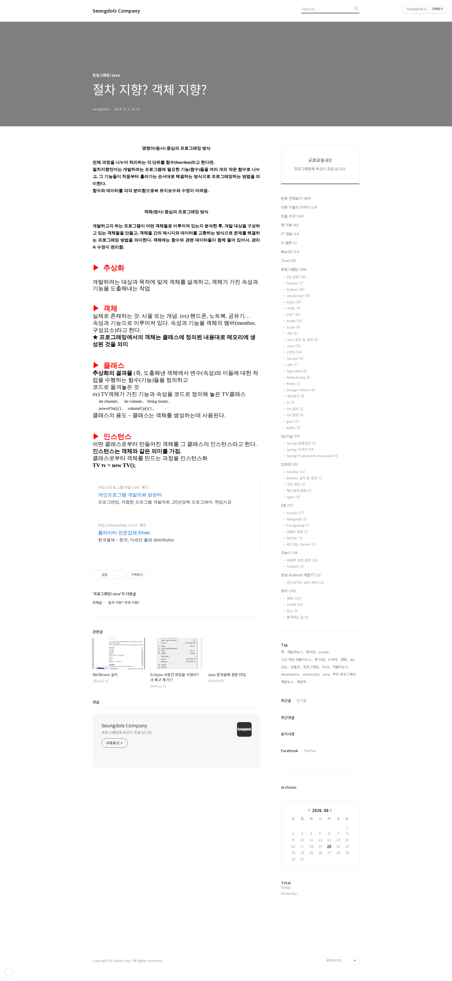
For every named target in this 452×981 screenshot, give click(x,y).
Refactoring (298, 377)
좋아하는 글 (297, 617)
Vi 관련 (289, 242)
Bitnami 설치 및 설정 (304, 477)
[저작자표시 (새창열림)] (149, 575)
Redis (294, 383)
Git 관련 (295, 414)
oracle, (324, 651)
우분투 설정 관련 (302, 560)
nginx (293, 496)
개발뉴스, (288, 681)
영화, (344, 659)
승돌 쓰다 (292, 216)
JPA (292, 333)
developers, (290, 674)
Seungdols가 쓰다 (340, 952)
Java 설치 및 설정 (302, 339)
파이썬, (311, 651)
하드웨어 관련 (299, 490)
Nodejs (295, 283)
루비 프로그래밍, (345, 674)
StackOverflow (338, 935)
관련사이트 (334, 960)
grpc (293, 421)
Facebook (289, 750)
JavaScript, (311, 674)
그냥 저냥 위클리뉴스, (296, 659)
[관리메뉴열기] (9, 972)
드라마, (333, 659)
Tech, (326, 666)
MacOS (290, 251)
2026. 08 (320, 810)
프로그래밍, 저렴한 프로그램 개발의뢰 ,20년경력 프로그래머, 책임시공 (164, 501)
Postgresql (298, 525)
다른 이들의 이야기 (299, 207)
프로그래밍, (311, 666)
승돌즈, (296, 666)
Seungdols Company (116, 11)
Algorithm (297, 370)
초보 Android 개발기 (301, 574)
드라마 (295, 604)
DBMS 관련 (297, 531)
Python (295, 289)
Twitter (310, 750)
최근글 (286, 700)
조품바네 (332, 943)
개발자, (302, 681)
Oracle (295, 512)
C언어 (294, 352)
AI (291, 402)
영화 (294, 598)
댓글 (96, 702)
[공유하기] (112, 575)
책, (283, 651)
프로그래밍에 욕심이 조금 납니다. (127, 732)
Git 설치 (295, 408)
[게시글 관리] (119, 575)
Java (294, 345)
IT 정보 (290, 233)
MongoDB (297, 519)
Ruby (294, 301)
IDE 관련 (296, 276)
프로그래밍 (294, 269)
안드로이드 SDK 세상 (305, 582)
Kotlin (294, 320)
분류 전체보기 (296, 198)
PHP (293, 314)
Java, (326, 674)
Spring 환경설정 (301, 443)
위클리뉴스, (340, 666)
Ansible (296, 471)
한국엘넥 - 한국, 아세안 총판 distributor (136, 539)
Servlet (295, 358)
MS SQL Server (301, 544)
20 (329, 846)
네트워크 (295, 396)
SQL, (285, 666)
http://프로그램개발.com (118, 487)
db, (352, 659)
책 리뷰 (290, 225)
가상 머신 (296, 484)
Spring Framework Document (312, 455)
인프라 (289, 464)
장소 (292, 610)
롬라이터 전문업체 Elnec (124, 532)
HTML (293, 308)
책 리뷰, (320, 659)
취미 (288, 590)
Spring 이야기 (300, 449)
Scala (293, 327)
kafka (293, 427)
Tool (288, 260)
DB (287, 505)
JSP (292, 364)
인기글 (301, 700)
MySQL (295, 537)
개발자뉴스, (295, 651)
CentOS (295, 566)
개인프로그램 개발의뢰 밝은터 (130, 494)
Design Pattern (301, 389)
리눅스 (289, 552)
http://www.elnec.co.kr (117, 525)
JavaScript (298, 295)
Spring (290, 436)
